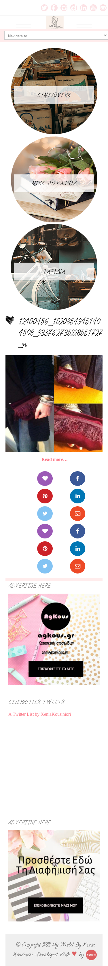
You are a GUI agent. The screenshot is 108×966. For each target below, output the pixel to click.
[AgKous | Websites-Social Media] (91, 954)
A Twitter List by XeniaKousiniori (39, 714)
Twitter (44, 7)
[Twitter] (44, 513)
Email (103, 7)
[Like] (44, 478)
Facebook (54, 7)
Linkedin (83, 7)
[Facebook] (77, 478)
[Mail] (77, 513)
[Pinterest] (44, 496)
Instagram (63, 7)
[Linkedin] (77, 496)
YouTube (93, 7)
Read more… (54, 459)
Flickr (73, 7)
